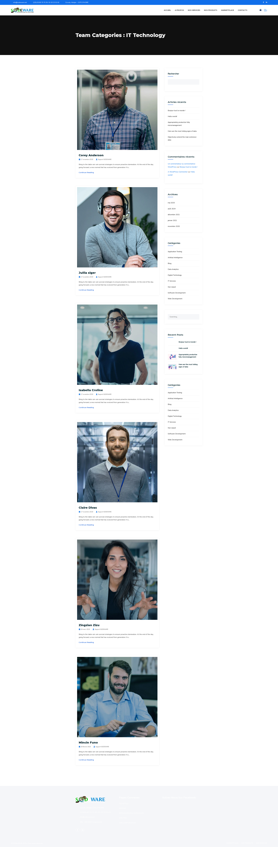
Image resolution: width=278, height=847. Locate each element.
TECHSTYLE (123, 803)
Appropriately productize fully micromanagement (188, 355)
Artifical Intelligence (175, 257)
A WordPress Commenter (178, 172)
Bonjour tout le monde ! (176, 110)
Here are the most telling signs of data (182, 131)
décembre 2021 (174, 215)
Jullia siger (87, 272)
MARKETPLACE (227, 10)
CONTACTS (242, 10)
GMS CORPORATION (127, 823)
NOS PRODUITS (210, 10)
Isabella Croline (91, 390)
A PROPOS (179, 10)
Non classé (172, 287)
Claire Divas (88, 507)
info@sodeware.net (20, 2)
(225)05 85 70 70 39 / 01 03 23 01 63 (95, 812)
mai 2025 (171, 203)
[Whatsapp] (272, 841)
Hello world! (172, 116)
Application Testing (175, 252)
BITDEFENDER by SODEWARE (131, 813)
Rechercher (173, 73)
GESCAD (122, 808)
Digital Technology (175, 275)
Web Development (175, 299)
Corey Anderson (91, 155)
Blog (169, 263)
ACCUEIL (167, 10)
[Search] (196, 316)
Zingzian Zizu (89, 625)
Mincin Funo (88, 742)
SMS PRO (123, 818)
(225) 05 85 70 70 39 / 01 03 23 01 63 (46, 2)
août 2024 (171, 209)
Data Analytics (173, 269)
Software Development (177, 293)
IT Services (172, 281)
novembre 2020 (174, 226)
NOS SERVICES (194, 10)
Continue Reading (86, 172)
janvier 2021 (172, 220)
